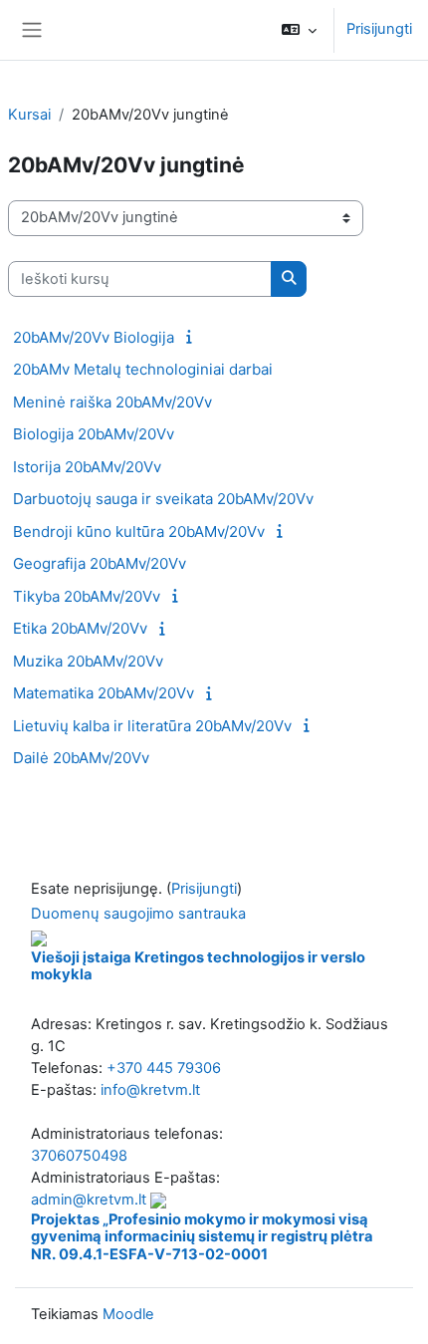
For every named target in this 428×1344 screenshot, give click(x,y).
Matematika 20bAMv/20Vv (103, 692)
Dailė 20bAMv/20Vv (81, 757)
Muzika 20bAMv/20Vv (88, 661)
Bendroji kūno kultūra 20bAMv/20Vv (139, 531)
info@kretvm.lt (150, 1090)
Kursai (29, 115)
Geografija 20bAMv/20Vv (99, 563)
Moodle (128, 1314)
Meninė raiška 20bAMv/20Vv (112, 402)
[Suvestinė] (192, 337)
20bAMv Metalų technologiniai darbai (143, 369)
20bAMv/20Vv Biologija (93, 337)
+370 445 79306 (164, 1068)
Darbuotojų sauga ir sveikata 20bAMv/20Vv (163, 498)
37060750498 (79, 1156)
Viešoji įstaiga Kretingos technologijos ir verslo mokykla (198, 966)
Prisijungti (379, 29)
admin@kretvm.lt (88, 1200)
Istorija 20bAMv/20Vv (87, 466)
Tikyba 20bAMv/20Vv (86, 596)
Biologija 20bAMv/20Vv (93, 433)
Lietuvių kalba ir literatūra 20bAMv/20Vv (152, 725)
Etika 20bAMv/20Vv (80, 628)
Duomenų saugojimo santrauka (138, 914)
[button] (299, 30)
